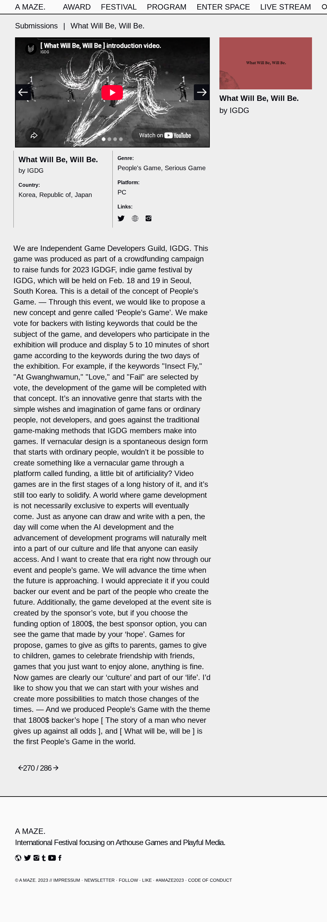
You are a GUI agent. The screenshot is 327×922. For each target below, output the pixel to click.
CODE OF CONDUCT (210, 880)
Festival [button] (119, 7)
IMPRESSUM (66, 880)
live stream (285, 7)
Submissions (36, 25)
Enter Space (223, 7)
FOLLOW (128, 880)
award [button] (77, 7)
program (166, 7)
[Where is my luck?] (55, 768)
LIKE (147, 880)
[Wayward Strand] (20, 768)
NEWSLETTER (99, 880)
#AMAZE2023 (170, 880)
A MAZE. (30, 7)
